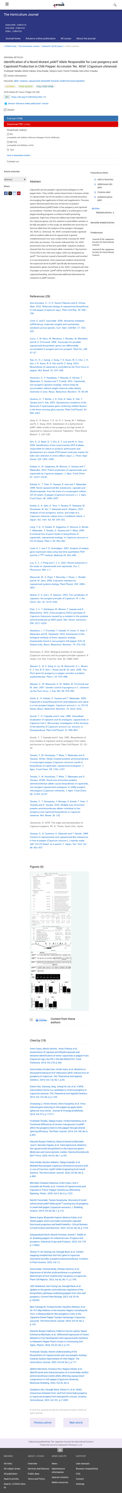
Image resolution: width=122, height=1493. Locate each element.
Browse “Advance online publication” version (28, 103)
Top (60, 1450)
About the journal (85, 38)
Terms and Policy (36, 1478)
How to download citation (18, 155)
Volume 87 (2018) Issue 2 (52, 46)
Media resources (60, 1482)
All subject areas (12, 1468)
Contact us (13, 161)
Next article (76, 1422)
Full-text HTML (15, 118)
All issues (66, 38)
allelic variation (20, 80)
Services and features (38, 1468)
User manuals (83, 1463)
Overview (32, 1463)
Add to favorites (105, 179)
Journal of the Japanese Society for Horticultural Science (103, 242)
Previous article (42, 1422)
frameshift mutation (50, 80)
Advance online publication (41, 38)
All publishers (10, 1473)
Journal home (12, 38)
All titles (8, 1463)
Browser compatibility (87, 1468)
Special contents (60, 1477)
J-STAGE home (10, 46)
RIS (11, 134)
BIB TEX (13, 141)
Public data (33, 1473)
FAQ (78, 1473)
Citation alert (104, 192)
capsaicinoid (34, 80)
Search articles (11, 1478)
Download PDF (18, 124)
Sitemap (80, 1483)
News (54, 1463)
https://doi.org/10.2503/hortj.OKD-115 (28, 96)
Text (12, 149)
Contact (80, 1478)
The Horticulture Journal (28, 46)
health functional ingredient (72, 80)
